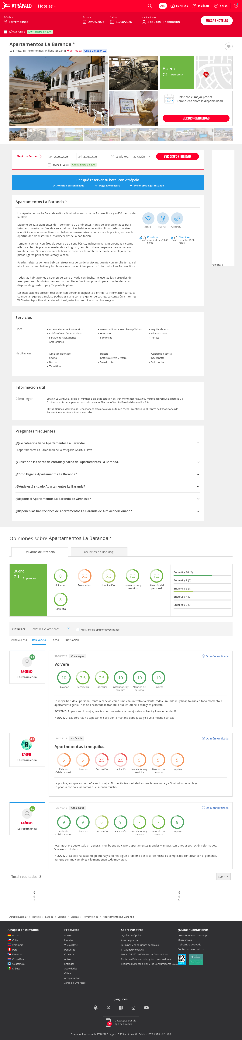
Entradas (69, 963)
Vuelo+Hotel (71, 945)
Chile (15, 940)
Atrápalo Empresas (74, 982)
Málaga (75, 916)
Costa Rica (18, 959)
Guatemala (18, 963)
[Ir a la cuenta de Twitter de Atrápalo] (108, 1008)
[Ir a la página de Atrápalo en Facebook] (121, 1008)
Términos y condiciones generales (140, 945)
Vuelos (68, 935)
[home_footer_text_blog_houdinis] (96, 1008)
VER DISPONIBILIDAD (196, 118)
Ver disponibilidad (177, 156)
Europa (49, 916)
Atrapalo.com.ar (18, 916)
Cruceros (69, 954)
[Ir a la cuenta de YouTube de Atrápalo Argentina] (146, 1008)
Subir (221, 876)
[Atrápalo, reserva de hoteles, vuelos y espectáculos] (17, 6)
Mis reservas (185, 940)
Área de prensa (129, 940)
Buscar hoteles (217, 20)
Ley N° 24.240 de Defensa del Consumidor (144, 954)
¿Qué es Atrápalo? (131, 935)
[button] (229, 47)
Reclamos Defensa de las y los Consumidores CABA (149, 963)
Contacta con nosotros (190, 949)
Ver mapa (75, 50)
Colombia (17, 945)
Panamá (17, 954)
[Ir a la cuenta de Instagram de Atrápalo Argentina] (134, 1008)
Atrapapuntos (72, 978)
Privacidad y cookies (132, 949)
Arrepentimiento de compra (193, 935)
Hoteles (36, 916)
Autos (67, 959)
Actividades (70, 968)
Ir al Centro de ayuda (189, 944)
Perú (15, 949)
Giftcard (68, 973)
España (62, 916)
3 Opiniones (176, 74)
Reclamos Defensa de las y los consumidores (146, 959)
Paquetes (69, 949)
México (16, 968)
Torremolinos (90, 916)
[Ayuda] (220, 6)
